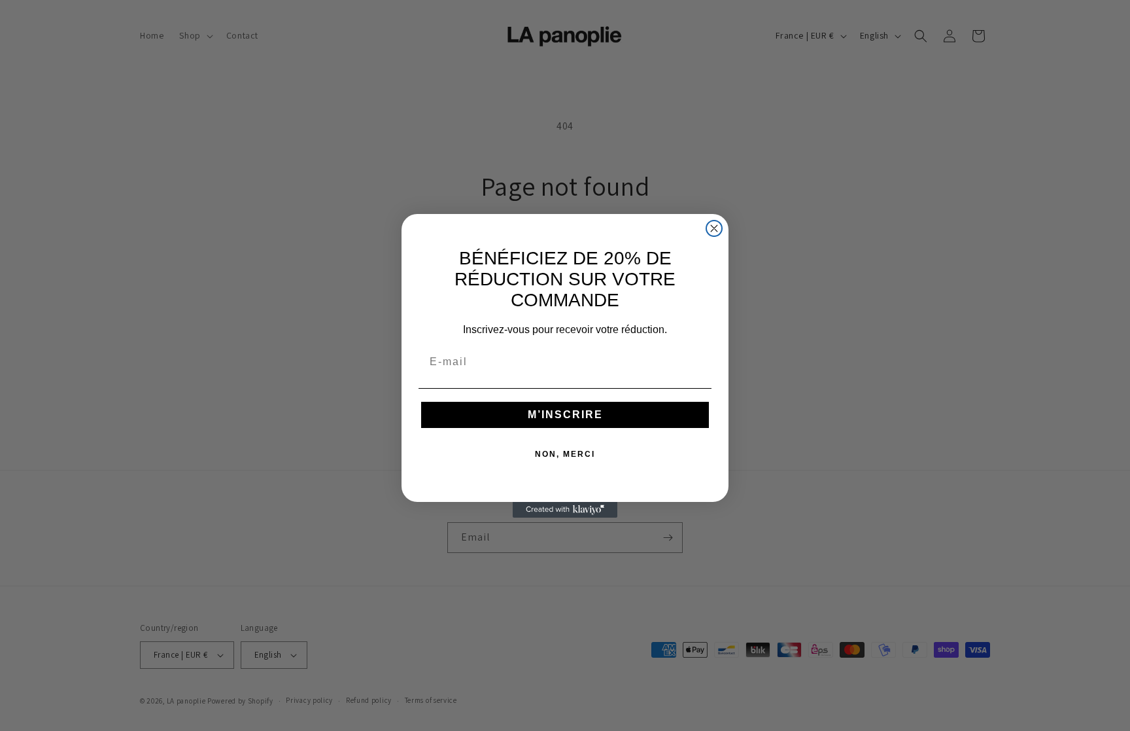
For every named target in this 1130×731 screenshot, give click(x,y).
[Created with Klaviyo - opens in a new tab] (565, 510)
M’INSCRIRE (565, 414)
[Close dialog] (714, 228)
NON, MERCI (565, 454)
